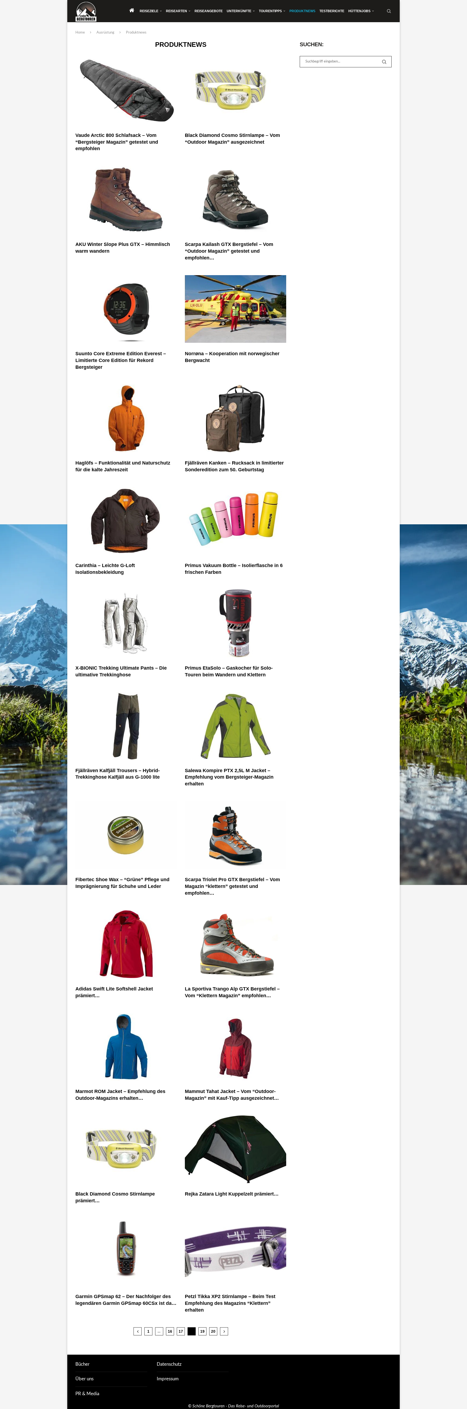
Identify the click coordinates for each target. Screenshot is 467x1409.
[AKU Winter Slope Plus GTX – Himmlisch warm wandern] (126, 199)
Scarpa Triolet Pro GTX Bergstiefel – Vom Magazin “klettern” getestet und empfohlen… (232, 886)
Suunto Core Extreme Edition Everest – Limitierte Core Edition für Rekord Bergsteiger (120, 360)
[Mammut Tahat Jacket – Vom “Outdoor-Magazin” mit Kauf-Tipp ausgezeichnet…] (235, 1047)
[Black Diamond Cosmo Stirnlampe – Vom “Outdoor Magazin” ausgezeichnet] (235, 90)
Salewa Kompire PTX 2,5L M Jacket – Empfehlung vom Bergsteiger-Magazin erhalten (229, 777)
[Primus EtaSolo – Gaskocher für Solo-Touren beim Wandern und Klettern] (235, 623)
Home (80, 32)
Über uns (84, 1379)
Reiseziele (149, 11)
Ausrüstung (105, 32)
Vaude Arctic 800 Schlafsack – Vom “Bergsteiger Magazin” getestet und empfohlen (116, 142)
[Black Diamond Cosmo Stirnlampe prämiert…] (126, 1149)
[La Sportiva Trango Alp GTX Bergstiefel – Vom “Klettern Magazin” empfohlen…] (235, 944)
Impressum (168, 1379)
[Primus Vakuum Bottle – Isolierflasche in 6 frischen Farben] (235, 521)
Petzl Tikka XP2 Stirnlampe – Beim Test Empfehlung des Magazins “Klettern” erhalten (230, 1303)
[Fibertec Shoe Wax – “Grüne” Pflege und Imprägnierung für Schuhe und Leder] (126, 835)
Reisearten (176, 11)
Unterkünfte (239, 11)
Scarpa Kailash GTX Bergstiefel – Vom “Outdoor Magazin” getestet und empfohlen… (229, 251)
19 (202, 1331)
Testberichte (331, 11)
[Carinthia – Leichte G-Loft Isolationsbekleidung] (126, 521)
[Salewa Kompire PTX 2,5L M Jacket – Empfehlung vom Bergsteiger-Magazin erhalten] (235, 726)
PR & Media (87, 1393)
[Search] (389, 11)
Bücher (82, 1364)
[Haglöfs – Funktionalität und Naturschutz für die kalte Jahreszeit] (126, 418)
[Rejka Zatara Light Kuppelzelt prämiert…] (235, 1149)
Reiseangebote (209, 11)
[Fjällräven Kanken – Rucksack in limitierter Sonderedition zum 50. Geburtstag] (235, 418)
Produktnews (302, 11)
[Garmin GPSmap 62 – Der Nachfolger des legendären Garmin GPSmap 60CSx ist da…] (126, 1252)
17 (181, 1331)
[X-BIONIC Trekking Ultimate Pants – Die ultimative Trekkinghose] (126, 623)
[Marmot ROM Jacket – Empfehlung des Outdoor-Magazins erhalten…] (126, 1047)
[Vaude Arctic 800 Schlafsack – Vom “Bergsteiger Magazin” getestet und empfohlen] (126, 90)
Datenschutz (169, 1364)
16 (170, 1331)
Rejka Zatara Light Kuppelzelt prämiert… (232, 1194)
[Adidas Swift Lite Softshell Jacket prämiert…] (126, 944)
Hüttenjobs (359, 11)
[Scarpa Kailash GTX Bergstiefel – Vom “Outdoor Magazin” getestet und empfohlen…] (235, 199)
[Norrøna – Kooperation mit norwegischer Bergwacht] (235, 309)
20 (213, 1331)
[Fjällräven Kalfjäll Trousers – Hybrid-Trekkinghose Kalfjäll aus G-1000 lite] (126, 726)
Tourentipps (270, 11)
